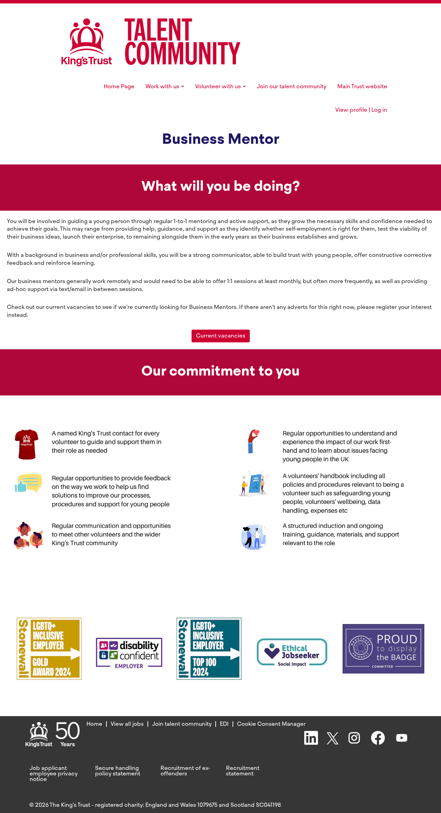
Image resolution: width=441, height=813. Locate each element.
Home (94, 723)
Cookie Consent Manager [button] (271, 723)
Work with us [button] (163, 86)
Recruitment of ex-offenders (185, 771)
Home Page (119, 86)
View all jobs (127, 723)
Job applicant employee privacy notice (54, 773)
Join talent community (182, 723)
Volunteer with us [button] (218, 86)
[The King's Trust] (150, 42)
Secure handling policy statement (117, 771)
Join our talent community (291, 86)
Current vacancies (220, 335)
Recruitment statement (242, 771)
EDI (224, 723)
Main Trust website (362, 86)
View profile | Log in (361, 110)
